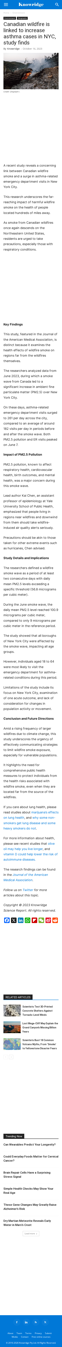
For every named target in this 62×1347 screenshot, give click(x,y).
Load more (30, 1233)
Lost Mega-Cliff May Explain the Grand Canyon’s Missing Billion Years (40, 1027)
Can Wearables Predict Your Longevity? (29, 1144)
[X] (45, 1322)
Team (19, 1333)
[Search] (57, 4)
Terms (28, 1333)
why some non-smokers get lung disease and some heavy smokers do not (29, 823)
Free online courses (41, 1336)
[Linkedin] (26, 1322)
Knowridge (13, 48)
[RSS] (35, 1322)
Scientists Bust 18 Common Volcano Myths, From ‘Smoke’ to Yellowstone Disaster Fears (39, 1044)
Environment (19, 12)
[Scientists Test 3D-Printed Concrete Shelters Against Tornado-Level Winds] (12, 1010)
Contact (24, 1336)
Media (15, 1336)
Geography (22, 18)
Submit (48, 1333)
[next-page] (11, 1057)
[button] (5, 4)
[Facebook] (16, 1322)
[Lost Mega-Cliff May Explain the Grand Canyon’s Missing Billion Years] (12, 1027)
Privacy (38, 1333)
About (10, 1333)
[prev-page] (5, 1057)
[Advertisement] (31, 128)
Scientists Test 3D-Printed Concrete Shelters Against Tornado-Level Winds (37, 1010)
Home (6, 12)
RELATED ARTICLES (18, 997)
